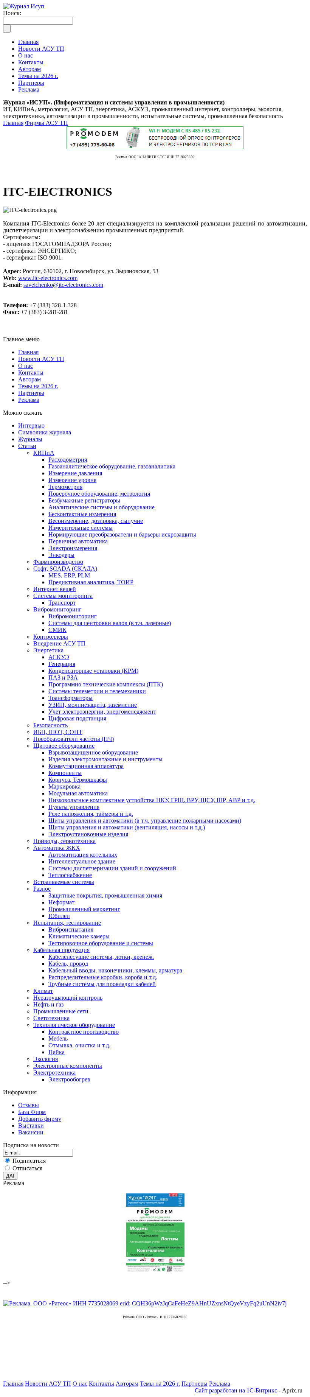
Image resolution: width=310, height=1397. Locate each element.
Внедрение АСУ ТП (59, 643)
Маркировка (64, 786)
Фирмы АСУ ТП (46, 123)
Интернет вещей (54, 589)
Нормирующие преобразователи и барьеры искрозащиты (122, 534)
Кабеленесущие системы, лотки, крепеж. (101, 957)
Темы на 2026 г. (38, 386)
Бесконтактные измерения (82, 514)
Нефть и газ (48, 1004)
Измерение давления (75, 473)
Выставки (31, 1125)
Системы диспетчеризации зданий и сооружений (112, 868)
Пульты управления (73, 807)
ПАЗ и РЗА (63, 677)
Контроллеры (50, 636)
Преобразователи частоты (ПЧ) (73, 739)
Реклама (28, 400)
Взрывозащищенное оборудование (93, 752)
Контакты (30, 372)
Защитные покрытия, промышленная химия (105, 895)
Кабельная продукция (61, 950)
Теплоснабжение (70, 875)
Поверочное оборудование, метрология (99, 493)
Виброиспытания (70, 929)
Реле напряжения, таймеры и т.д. (90, 814)
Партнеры (31, 393)
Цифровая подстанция (77, 718)
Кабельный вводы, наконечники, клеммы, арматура (115, 970)
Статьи (27, 446)
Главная (13, 123)
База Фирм (32, 1112)
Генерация (61, 664)
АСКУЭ (58, 657)
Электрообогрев (69, 1079)
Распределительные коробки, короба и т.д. (102, 977)
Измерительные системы (80, 527)
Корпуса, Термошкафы (77, 779)
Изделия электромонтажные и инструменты (105, 759)
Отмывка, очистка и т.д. (79, 1045)
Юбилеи (59, 916)
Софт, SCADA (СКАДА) (65, 568)
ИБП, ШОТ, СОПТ (57, 732)
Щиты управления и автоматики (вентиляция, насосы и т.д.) (126, 827)
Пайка (56, 1052)
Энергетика (48, 650)
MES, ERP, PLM (69, 575)
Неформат (61, 902)
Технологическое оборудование (74, 1025)
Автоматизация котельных (82, 854)
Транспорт (62, 602)
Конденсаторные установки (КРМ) (93, 670)
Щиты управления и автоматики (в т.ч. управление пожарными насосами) (144, 820)
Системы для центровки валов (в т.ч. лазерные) (109, 623)
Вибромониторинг (57, 609)
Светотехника (51, 1018)
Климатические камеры (79, 936)
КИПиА (43, 453)
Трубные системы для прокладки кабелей (102, 984)
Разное (42, 888)
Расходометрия (67, 459)
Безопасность (50, 725)
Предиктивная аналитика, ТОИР (90, 582)
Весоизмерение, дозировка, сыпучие (95, 521)
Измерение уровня (72, 480)
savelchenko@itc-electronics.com (63, 285)
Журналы (30, 439)
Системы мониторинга (63, 596)
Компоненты (65, 773)
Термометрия (65, 487)
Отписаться (27, 1168)
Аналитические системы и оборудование (101, 507)
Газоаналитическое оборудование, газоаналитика (111, 466)
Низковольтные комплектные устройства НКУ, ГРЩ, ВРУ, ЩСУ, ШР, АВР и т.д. (151, 800)
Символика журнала (44, 432)
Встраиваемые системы (63, 882)
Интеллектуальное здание (81, 861)
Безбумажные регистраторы (84, 500)
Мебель (58, 1038)
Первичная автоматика (78, 541)
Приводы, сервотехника (64, 841)
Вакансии (30, 1132)
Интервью (31, 425)
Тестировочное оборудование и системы (100, 943)
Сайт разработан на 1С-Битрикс (236, 1390)
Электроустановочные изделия (88, 834)
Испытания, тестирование (67, 922)
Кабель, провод (68, 963)
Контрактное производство (83, 1031)
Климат (43, 991)
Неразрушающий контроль (67, 997)
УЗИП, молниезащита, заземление (92, 705)
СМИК (57, 630)
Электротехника (54, 1072)
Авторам (29, 379)
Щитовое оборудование (64, 745)
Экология (45, 1059)
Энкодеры (61, 555)
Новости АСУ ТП (41, 359)
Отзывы (28, 1105)
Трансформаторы (70, 698)
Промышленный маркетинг (84, 909)
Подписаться (29, 1160)
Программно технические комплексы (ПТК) (105, 684)
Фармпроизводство (58, 561)
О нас (25, 365)
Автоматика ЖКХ (56, 848)
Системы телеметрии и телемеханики (97, 691)
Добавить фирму (39, 1118)
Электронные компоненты (67, 1066)
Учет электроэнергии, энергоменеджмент (102, 711)
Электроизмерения (72, 548)
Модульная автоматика (78, 793)
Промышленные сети (60, 1011)
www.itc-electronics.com (48, 278)
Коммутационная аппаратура (86, 766)
